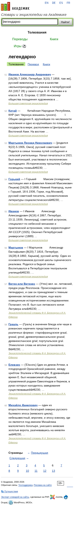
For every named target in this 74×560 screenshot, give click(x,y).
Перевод (33, 64)
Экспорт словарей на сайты (15, 497)
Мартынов (15, 247)
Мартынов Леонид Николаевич (30, 142)
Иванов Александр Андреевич (29, 74)
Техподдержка (25, 485)
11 (36, 470)
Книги (54, 39)
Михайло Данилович (22, 405)
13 (53, 470)
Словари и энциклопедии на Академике (34, 15)
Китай (12, 110)
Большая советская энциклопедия (28, 103)
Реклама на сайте (43, 485)
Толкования (37, 32)
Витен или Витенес (21, 283)
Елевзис (14, 364)
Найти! (65, 22)
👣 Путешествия (9, 491)
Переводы (20, 39)
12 (44, 470)
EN (46, 3)
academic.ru (15, 6)
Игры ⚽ (20, 46)
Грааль (13, 324)
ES (61, 3)
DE (54, 3)
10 (27, 470)
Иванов (13, 211)
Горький (14, 179)
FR (68, 3)
